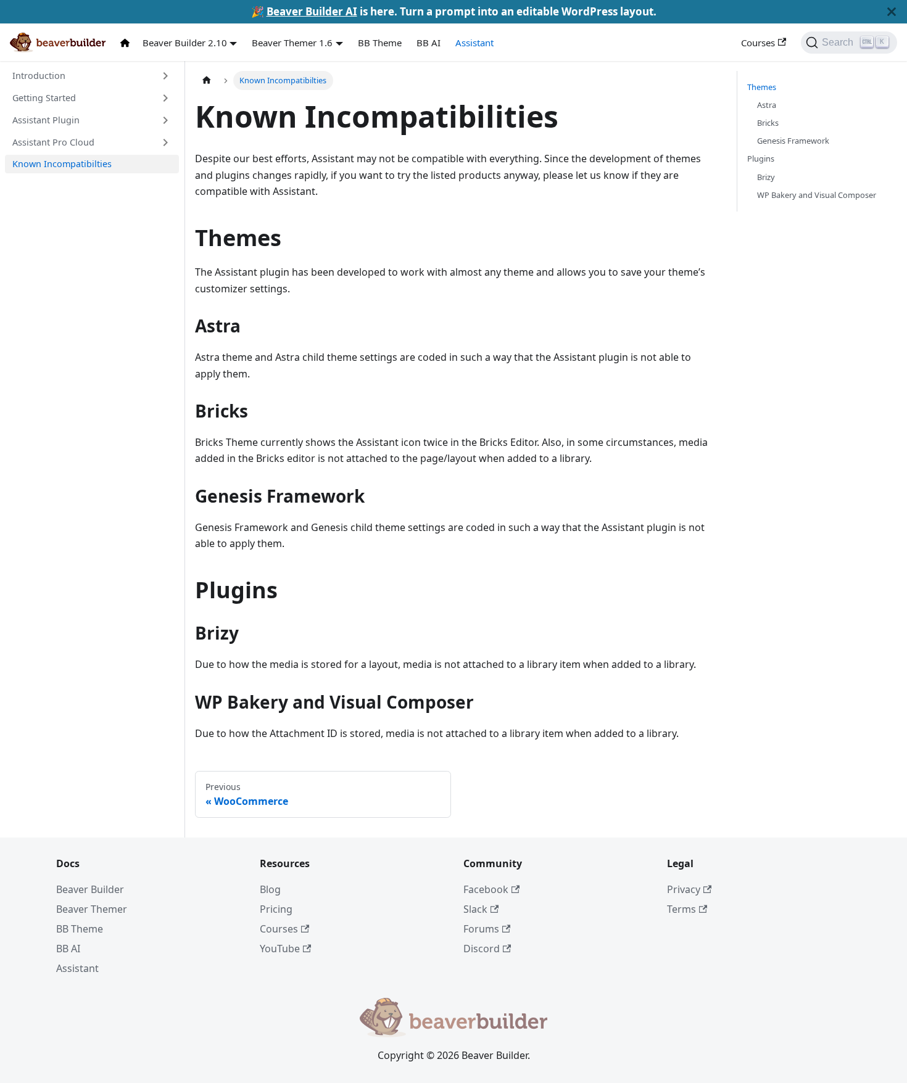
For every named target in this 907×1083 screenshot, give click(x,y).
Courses (758, 42)
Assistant (474, 42)
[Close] (891, 11)
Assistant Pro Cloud (53, 142)
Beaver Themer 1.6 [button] (292, 42)
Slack (475, 909)
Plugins (760, 158)
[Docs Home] (127, 42)
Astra (766, 104)
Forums (481, 929)
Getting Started (44, 98)
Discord (481, 948)
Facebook (485, 889)
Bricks (768, 122)
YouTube (280, 948)
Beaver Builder (90, 889)
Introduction (38, 75)
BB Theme (380, 42)
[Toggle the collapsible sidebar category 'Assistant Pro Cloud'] (165, 142)
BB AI (428, 42)
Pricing (276, 909)
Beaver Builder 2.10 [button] (185, 42)
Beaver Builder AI (312, 11)
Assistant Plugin (46, 120)
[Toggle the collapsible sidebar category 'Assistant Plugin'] (165, 120)
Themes (761, 87)
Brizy (766, 177)
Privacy (683, 889)
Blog (270, 889)
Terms (681, 909)
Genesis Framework (793, 140)
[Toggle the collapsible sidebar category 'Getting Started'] (165, 98)
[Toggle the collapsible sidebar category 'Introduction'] (165, 76)
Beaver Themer (91, 909)
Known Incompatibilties (62, 164)
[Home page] (206, 80)
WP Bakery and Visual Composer (816, 194)
